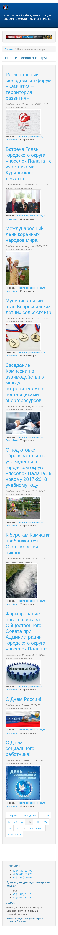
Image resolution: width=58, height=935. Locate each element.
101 (37, 821)
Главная (9, 49)
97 (9, 821)
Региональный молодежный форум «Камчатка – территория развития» (29, 86)
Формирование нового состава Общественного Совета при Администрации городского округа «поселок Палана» (27, 631)
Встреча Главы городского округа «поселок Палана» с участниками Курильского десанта (29, 163)
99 (22, 821)
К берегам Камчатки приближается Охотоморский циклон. (28, 543)
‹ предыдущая (28, 815)
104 (17, 827)
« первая (12, 815)
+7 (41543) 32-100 (22, 870)
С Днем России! (23, 698)
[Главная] (5, 7)
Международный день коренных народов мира (25, 234)
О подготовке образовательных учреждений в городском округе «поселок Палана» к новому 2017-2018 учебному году (28, 467)
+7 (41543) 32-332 (22, 877)
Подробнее (12, 139)
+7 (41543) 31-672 (22, 874)
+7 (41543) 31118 (22, 894)
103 (9, 827)
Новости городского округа (31, 136)
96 (48, 815)
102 (45, 821)
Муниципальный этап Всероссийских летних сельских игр (28, 306)
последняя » (14, 834)
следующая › (37, 827)
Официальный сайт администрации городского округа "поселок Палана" (27, 16)
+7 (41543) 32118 (22, 897)
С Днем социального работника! (20, 748)
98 (15, 821)
